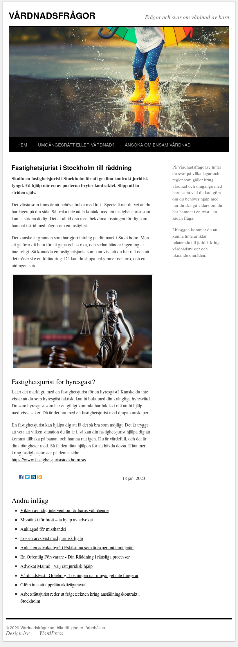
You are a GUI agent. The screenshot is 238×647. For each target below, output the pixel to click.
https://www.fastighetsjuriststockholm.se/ (49, 459)
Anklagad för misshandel (43, 529)
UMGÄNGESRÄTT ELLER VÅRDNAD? (76, 145)
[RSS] (39, 477)
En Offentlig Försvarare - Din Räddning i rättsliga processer (75, 557)
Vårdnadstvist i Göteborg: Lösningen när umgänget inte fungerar (79, 575)
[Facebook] (21, 477)
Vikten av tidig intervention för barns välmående (64, 510)
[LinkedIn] (33, 477)
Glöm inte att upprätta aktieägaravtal (53, 584)
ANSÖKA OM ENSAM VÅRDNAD (158, 145)
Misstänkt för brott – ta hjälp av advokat (56, 519)
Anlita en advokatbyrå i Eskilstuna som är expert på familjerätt (77, 547)
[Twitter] (27, 477)
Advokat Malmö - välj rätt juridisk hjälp (56, 566)
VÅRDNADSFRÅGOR (52, 15)
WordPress (51, 632)
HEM (22, 145)
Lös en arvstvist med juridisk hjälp (51, 538)
